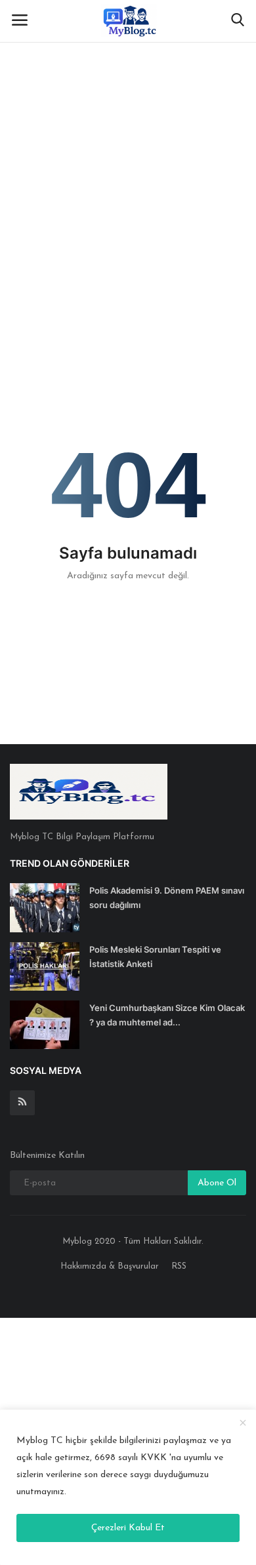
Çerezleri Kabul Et (128, 1528)
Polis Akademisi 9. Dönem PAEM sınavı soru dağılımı (166, 897)
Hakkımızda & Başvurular (109, 1266)
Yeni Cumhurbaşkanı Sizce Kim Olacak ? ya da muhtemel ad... (167, 1014)
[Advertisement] (128, 134)
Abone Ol (217, 1183)
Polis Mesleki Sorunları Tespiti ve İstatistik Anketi (155, 956)
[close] (242, 1423)
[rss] (22, 1102)
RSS (178, 1266)
